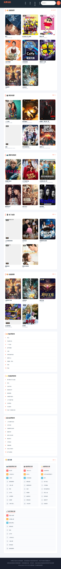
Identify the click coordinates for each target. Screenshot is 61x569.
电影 (30, 3)
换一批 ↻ (53, 10)
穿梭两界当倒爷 (43, 240)
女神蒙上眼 (11, 519)
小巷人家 (11, 485)
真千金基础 (9, 452)
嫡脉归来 (7, 266)
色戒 (27, 489)
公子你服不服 (25, 181)
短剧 (39, 3)
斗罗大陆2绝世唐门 (48, 474)
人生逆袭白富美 (8, 240)
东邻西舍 (9, 403)
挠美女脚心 (11, 522)
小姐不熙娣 (7, 61)
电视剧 (34, 4)
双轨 (10, 489)
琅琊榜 (27, 492)
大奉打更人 (11, 503)
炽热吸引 (46, 503)
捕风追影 (28, 481)
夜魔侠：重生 (10, 361)
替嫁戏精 (9, 445)
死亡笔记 (46, 481)
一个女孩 (7, 121)
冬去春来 (9, 406)
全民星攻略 (25, 61)
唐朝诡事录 (11, 481)
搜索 (58, 3)
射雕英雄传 (28, 485)
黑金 (8, 368)
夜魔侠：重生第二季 (44, 121)
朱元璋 (10, 470)
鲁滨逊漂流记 (47, 489)
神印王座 (42, 300)
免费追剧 (7, 2)
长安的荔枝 (28, 477)
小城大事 (28, 503)
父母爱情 (11, 496)
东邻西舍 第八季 (43, 181)
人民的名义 (11, 474)
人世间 (10, 477)
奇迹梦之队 (9, 341)
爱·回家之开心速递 (26, 36)
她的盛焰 (42, 206)
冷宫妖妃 (9, 442)
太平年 (10, 492)
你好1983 (24, 206)
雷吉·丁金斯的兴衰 (11, 410)
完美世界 (24, 87)
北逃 (6, 146)
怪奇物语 (46, 496)
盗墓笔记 (28, 496)
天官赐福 (46, 485)
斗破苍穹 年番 (8, 300)
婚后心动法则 (25, 266)
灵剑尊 (24, 325)
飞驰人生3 (28, 470)
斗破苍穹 (7, 87)
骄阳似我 (28, 500)
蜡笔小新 (42, 36)
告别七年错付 (10, 448)
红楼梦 (10, 500)
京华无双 (24, 240)
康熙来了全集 (43, 61)
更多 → (54, 95)
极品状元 (9, 438)
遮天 (45, 477)
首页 (25, 3)
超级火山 (42, 146)
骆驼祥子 (46, 500)
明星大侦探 (11, 515)
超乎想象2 (24, 121)
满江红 (27, 474)
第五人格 (46, 492)
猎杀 (8, 364)
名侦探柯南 (7, 325)
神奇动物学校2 (25, 146)
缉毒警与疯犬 (8, 181)
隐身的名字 (7, 206)
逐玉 (6, 36)
